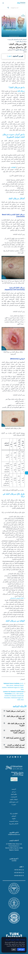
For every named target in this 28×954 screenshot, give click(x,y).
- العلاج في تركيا (14, 813)
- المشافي (14, 816)
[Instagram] (18, 757)
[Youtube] (15, 757)
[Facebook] (20, 757)
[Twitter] (7, 757)
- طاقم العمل (14, 794)
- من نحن (14, 791)
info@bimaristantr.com (14, 834)
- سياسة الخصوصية (14, 821)
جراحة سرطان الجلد (22, 41)
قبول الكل (21, 949)
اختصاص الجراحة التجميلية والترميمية (17, 39)
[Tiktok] (10, 757)
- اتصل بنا (14, 804)
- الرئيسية (14, 789)
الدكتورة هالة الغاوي (21, 50)
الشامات (13, 167)
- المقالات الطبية (14, 799)
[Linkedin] (12, 757)
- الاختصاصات (14, 797)
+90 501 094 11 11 (19, 869)
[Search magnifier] (8, 8)
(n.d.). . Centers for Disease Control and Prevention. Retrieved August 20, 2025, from (13, 695)
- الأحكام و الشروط (14, 823)
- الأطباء (14, 818)
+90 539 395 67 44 (19, 872)
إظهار (9, 56)
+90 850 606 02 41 (19, 875)
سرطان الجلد (21, 91)
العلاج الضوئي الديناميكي (17, 598)
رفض (13, 949)
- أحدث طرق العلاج (14, 802)
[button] (14, 9)
